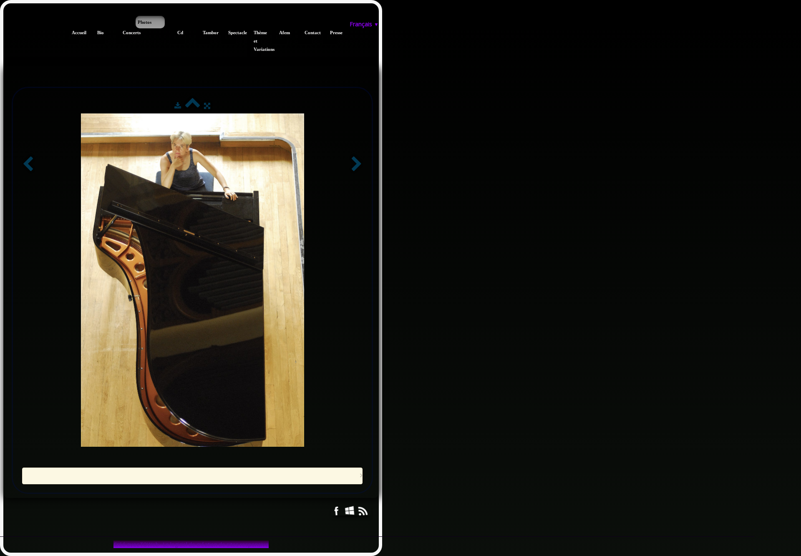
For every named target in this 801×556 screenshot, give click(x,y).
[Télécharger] (177, 105)
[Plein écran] (207, 105)
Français (364, 24)
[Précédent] (28, 164)
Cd (180, 32)
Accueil (75, 32)
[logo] (6, 20)
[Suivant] (357, 164)
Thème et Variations (257, 41)
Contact (308, 32)
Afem (282, 32)
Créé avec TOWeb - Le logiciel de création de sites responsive (191, 544)
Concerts (126, 32)
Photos (144, 22)
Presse (333, 32)
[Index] (192, 105)
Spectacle (231, 32)
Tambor (206, 32)
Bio (100, 32)
